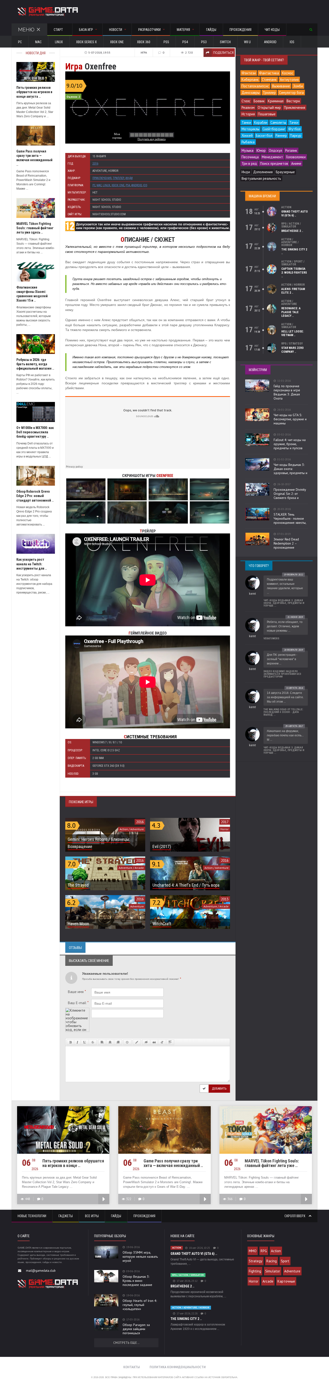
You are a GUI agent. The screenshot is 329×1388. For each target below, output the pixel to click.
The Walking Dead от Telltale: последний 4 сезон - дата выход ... (283, 712)
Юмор (261, 150)
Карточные (286, 1281)
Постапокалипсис (255, 86)
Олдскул (275, 150)
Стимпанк (269, 79)
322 (128, 1199)
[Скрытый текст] (146, 1042)
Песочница (250, 157)
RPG (264, 1251)
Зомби (298, 86)
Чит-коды (272, 30)
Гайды (211, 30)
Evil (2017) (161, 846)
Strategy (255, 1261)
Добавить (219, 1088)
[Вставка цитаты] (154, 1042)
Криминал (275, 101)
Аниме (296, 163)
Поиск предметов (274, 163)
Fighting (255, 1271)
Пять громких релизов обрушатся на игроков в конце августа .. (34, 92)
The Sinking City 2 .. (186, 1319)
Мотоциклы (250, 129)
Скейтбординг (274, 129)
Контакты (131, 1367)
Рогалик (291, 150)
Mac (38, 42)
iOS (292, 42)
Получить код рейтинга (151, 139)
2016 (95, 163)
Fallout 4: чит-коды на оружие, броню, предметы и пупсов (290, 444)
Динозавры (251, 92)
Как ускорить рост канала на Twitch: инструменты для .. (31, 564)
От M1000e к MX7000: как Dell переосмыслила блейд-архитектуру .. (35, 432)
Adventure (292, 1271)
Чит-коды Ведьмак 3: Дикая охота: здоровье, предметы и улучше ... (283, 603)
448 (27, 1199)
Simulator (272, 1271)
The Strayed (78, 885)
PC (20, 42)
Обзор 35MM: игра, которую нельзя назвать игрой (140, 1256)
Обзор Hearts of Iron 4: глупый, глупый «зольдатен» (140, 1304)
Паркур (295, 135)
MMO (253, 1251)
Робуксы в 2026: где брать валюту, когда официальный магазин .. (35, 364)
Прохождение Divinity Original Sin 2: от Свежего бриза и (290, 493)
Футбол (294, 129)
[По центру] (110, 1042)
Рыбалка (248, 142)
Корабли (260, 122)
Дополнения (263, 172)
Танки (246, 122)
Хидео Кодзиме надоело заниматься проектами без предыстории (282, 674)
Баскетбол (264, 135)
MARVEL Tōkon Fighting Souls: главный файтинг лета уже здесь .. (34, 228)
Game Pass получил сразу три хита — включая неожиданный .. (173, 1163)
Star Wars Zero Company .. (292, 349)
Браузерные (285, 172)
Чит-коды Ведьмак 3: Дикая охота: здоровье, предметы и (290, 469)
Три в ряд (249, 163)
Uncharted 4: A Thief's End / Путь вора (185, 885)
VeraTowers (271, 638)
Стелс (246, 101)
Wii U (247, 42)
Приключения (102, 178)
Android (270, 42)
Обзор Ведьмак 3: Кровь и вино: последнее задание (137, 1280)
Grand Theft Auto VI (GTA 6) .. (294, 213)
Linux (59, 42)
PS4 (185, 42)
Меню (26, 30)
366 (229, 1199)
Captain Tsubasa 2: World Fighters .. (294, 272)
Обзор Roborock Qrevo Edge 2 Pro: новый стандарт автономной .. (35, 496)
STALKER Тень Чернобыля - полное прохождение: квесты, (290, 518)
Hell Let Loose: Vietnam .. (292, 333)
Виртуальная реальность (261, 178)
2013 (225, 899)
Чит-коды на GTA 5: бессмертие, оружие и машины (290, 419)
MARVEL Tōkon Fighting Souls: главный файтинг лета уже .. (272, 1163)
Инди (129, 178)
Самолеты (278, 122)
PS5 (166, 42)
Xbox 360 (143, 42)
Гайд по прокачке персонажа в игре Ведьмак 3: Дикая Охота (287, 392)
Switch (225, 42)
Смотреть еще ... (126, 1343)
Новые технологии (32, 1216)
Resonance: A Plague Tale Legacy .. (291, 312)
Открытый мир (269, 107)
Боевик (259, 101)
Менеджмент (272, 157)
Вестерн (293, 101)
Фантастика (269, 73)
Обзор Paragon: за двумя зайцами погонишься (136, 1329)
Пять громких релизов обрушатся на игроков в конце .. (73, 1163)
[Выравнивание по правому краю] (118, 1042)
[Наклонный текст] (77, 1042)
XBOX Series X (86, 42)
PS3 (204, 42)
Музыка (247, 150)
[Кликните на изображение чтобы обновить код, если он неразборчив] (77, 1009)
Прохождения (240, 30)
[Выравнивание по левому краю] (102, 1042)
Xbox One (117, 42)
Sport (285, 1261)
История (248, 114)
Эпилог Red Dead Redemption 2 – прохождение (286, 543)
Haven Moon (78, 923)
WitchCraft (161, 923)
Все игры (92, 1216)
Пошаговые (267, 114)
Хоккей (247, 135)
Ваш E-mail (78, 1003)
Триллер (118, 178)
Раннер (281, 135)
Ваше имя (77, 992)
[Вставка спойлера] (170, 1042)
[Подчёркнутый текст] (85, 1042)
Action (276, 1251)
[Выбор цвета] (137, 1042)
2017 (225, 822)
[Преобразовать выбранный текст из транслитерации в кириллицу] (162, 1042)
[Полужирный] (70, 1042)
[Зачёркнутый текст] (93, 1042)
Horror (253, 1281)
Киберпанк (250, 79)
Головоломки (296, 157)
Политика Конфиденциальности (178, 1367)
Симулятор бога (291, 92)
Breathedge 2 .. (292, 231)
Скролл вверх (295, 1216)
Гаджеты (66, 1216)
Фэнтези (249, 73)
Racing (271, 1261)
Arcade (268, 1281)
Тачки (293, 122)
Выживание (281, 86)
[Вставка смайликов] (127, 1042)
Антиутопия (289, 79)
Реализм (248, 107)
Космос (287, 73)
